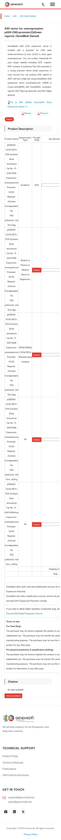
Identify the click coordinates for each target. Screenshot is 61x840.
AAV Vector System (28, 16)
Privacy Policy (30, 834)
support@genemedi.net (21, 797)
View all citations (13, 696)
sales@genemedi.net (20, 802)
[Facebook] (6, 812)
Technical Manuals (13, 762)
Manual (27, 113)
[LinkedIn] (14, 812)
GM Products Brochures (16, 775)
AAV (15, 16)
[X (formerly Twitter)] (23, 812)
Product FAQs (10, 756)
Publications (9, 769)
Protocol (44, 113)
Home (7, 16)
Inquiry (9, 119)
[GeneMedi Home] (30, 719)
